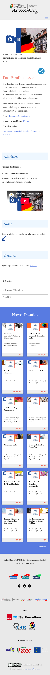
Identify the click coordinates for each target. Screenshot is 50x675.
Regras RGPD (15, 560)
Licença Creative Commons (31, 669)
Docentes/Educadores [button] (14, 290)
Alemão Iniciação (21, 130)
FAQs (23, 560)
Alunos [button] (8, 296)
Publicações (29, 563)
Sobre (6, 560)
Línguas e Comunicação (19, 115)
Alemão (6, 134)
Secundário (7, 130)
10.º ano (26, 121)
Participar (19, 563)
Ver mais (41, 546)
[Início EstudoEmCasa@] (23, 5)
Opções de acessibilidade (36, 560)
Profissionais (36, 130)
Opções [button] (8, 281)
